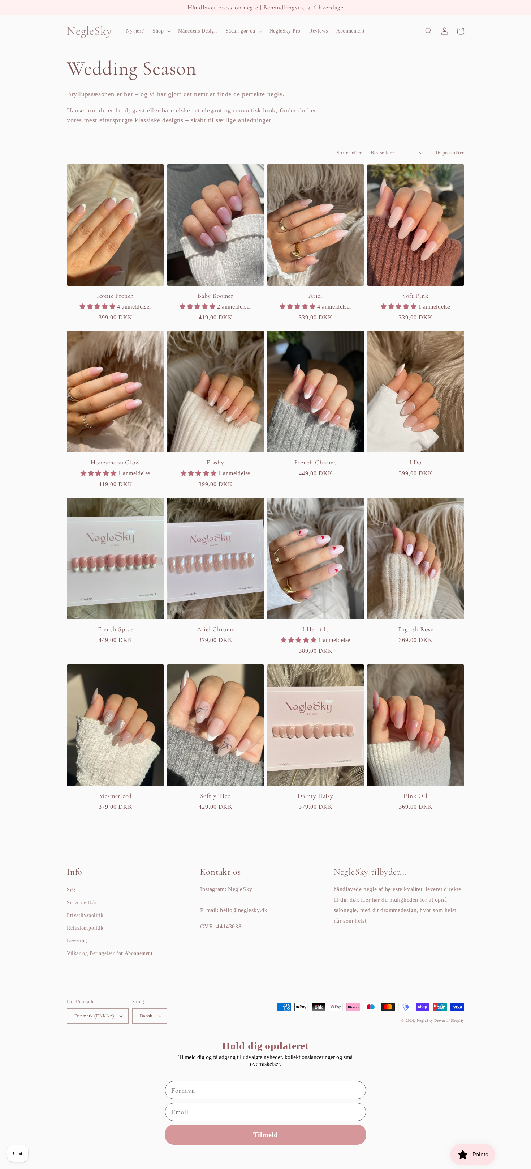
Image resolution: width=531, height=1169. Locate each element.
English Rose (415, 629)
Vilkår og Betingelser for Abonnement (110, 953)
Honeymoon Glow (115, 462)
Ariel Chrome (215, 629)
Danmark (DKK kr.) (94, 1016)
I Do (416, 462)
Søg (71, 889)
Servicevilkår (82, 902)
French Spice (115, 629)
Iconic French (115, 295)
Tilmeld (265, 1135)
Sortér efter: (350, 153)
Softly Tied (215, 796)
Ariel (315, 295)
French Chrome (315, 462)
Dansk (146, 1016)
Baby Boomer (215, 295)
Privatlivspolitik (85, 915)
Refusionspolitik (85, 928)
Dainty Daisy (315, 796)
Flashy (215, 462)
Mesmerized (115, 796)
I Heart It (315, 629)
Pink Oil (415, 796)
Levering (77, 940)
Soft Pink (415, 295)
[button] (160, 31)
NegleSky (425, 1021)
